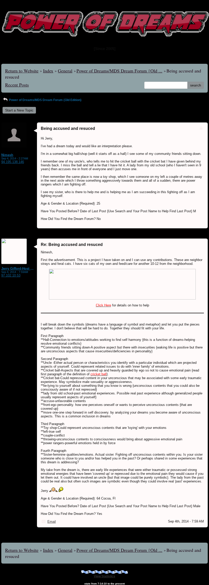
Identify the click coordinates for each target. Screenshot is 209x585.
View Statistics (104, 576)
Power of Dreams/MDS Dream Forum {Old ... (119, 71)
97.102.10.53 (10, 275)
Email (51, 522)
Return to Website (21, 71)
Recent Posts (17, 85)
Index (48, 71)
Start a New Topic (19, 110)
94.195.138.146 (12, 162)
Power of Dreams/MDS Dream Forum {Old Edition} (45, 100)
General (65, 71)
